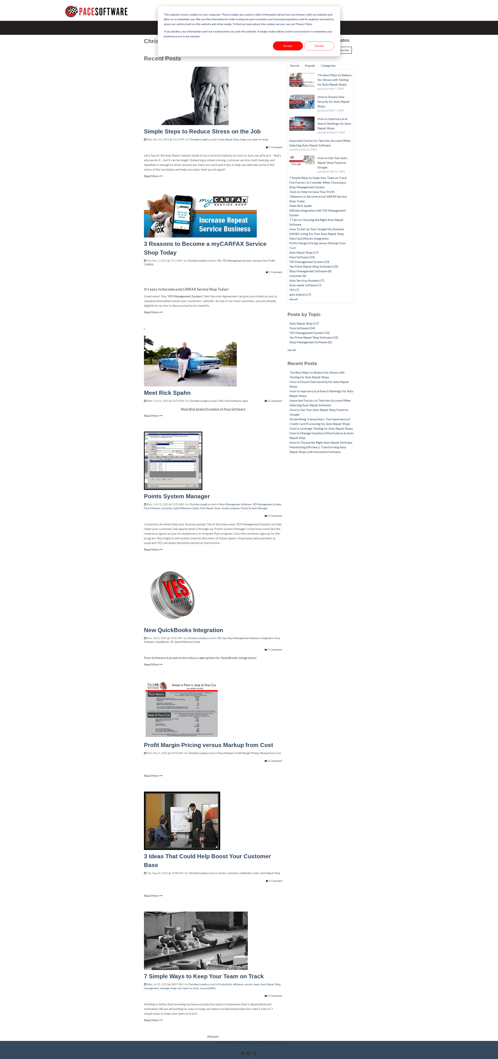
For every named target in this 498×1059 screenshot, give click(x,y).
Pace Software (233, 400)
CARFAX (148, 264)
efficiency (238, 984)
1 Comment (275, 147)
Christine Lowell (198, 139)
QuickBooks (162, 641)
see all (293, 299)
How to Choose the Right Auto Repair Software (320, 442)
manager (165, 988)
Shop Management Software (235, 504)
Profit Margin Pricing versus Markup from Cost (208, 745)
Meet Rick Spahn (167, 393)
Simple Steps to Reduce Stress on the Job (202, 131)
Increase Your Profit (264, 260)
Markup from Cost (270, 753)
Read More (152, 176)
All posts (213, 1036)
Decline (319, 45)
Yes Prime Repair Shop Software (313, 266)
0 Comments (274, 400)
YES (219, 260)
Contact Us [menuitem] (274, 1042)
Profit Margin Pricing (247, 753)
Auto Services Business (306, 280)
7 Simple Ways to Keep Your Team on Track (204, 976)
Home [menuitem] (219, 1042)
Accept (287, 45)
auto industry (300, 294)
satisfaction (245, 873)
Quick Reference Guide (186, 508)
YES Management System (237, 260)
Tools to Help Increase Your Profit (312, 192)
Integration (267, 638)
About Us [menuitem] (231, 1042)
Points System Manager (177, 496)
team (245, 400)
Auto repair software (305, 285)
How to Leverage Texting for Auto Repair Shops (321, 428)
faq (224, 638)
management (151, 988)
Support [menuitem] (259, 1042)
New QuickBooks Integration (183, 630)
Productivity (225, 984)
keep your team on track (254, 139)
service (222, 873)
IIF (171, 641)
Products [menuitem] (245, 1042)
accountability (208, 988)
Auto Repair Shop (229, 139)
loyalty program (230, 508)
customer (166, 508)
